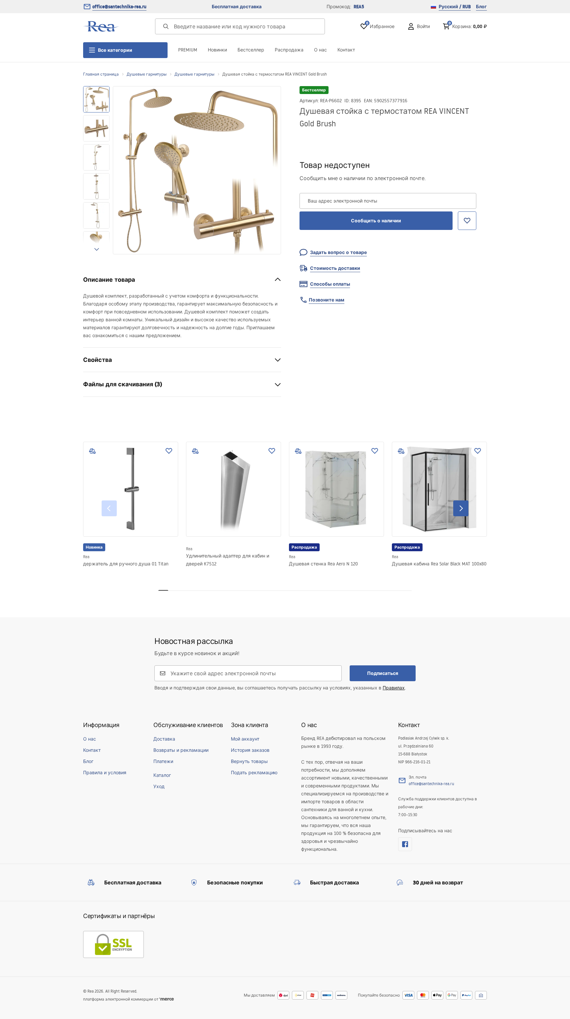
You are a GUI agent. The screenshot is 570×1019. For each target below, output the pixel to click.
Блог (481, 6)
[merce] (166, 999)
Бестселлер (251, 50)
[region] (96, 170)
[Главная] (101, 26)
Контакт (346, 50)
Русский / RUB (455, 6)
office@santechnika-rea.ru (119, 6)
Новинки (217, 50)
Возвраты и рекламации (180, 750)
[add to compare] (92, 451)
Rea (86, 556)
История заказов (250, 750)
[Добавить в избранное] (168, 451)
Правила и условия (104, 773)
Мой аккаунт (245, 739)
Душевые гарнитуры (147, 74)
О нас (320, 50)
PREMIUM (187, 50)
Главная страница (101, 74)
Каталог (162, 775)
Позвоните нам (326, 300)
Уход (159, 786)
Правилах (394, 688)
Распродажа (289, 50)
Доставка (164, 739)
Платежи (163, 761)
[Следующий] (460, 508)
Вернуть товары (249, 761)
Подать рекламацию (254, 773)
